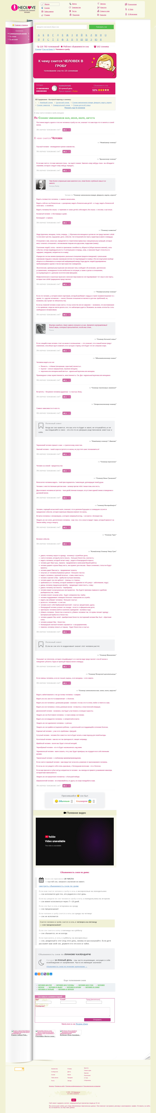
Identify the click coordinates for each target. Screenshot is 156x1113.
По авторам (13, 39)
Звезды (103, 4)
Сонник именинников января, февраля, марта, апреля (92, 102)
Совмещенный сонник (18, 33)
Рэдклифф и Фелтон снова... (45, 1036)
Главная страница (21, 25)
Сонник (47, 8)
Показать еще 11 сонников (75, 108)
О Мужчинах (132, 14)
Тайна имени (48, 11)
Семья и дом (104, 11)
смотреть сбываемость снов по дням (59, 886)
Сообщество (54, 1071)
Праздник (75, 15)
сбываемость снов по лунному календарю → (66, 967)
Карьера (103, 15)
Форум (47, 4)
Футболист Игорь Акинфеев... (70, 1035)
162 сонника (102, 46)
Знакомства (76, 7)
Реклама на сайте (60, 1086)
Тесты (74, 11)
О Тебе (130, 9)
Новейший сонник (46, 102)
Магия (69, 1074)
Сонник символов (43, 105)
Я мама (47, 15)
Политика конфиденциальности (74, 1086)
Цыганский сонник (63, 102)
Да (67, 130)
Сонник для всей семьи (81, 105)
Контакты (51, 1086)
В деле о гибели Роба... (19, 1035)
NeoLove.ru (77, 1092)
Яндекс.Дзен (82, 1024)
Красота (103, 7)
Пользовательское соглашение (92, 1086)
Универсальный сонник (61, 105)
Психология (132, 4)
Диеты (74, 4)
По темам (12, 36)
